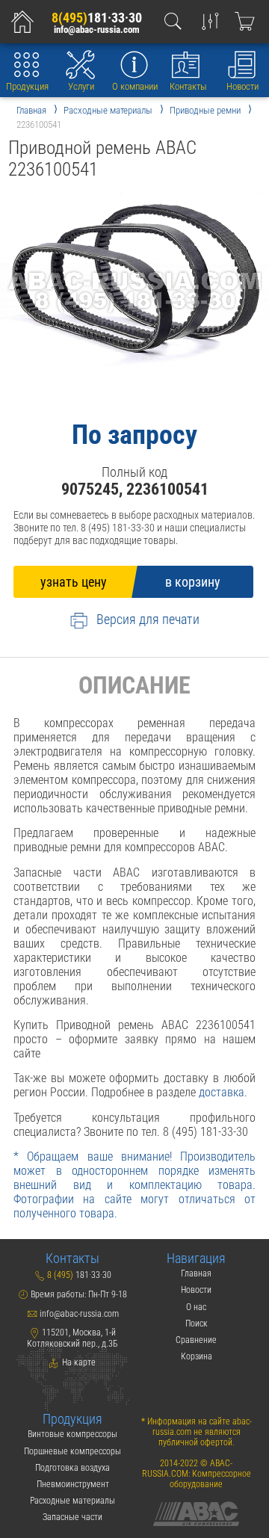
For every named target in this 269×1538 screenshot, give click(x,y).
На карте (78, 1362)
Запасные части (72, 1517)
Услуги (81, 86)
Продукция (27, 86)
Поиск (196, 1323)
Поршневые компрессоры (72, 1451)
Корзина (196, 1356)
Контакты (188, 86)
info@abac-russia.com (97, 29)
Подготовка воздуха (72, 1468)
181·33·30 (97, 17)
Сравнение (196, 1340)
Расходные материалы (72, 1500)
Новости (242, 86)
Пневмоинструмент (73, 1484)
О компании (135, 86)
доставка (221, 1092)
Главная (196, 1273)
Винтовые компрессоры (72, 1434)
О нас (196, 1307)
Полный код (134, 472)
